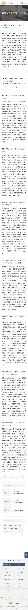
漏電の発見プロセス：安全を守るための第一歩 (15, 85)
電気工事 (10, 525)
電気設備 (5, 532)
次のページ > (23, 477)
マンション (6, 528)
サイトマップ (21, 597)
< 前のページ (5, 477)
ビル (16, 532)
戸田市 (15, 525)
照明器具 (20, 532)
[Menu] (25, 2)
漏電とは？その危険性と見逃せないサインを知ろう (15, 80)
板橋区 (5, 525)
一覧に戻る (14, 477)
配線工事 (11, 532)
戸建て (11, 528)
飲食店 (20, 525)
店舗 (16, 528)
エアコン (20, 528)
